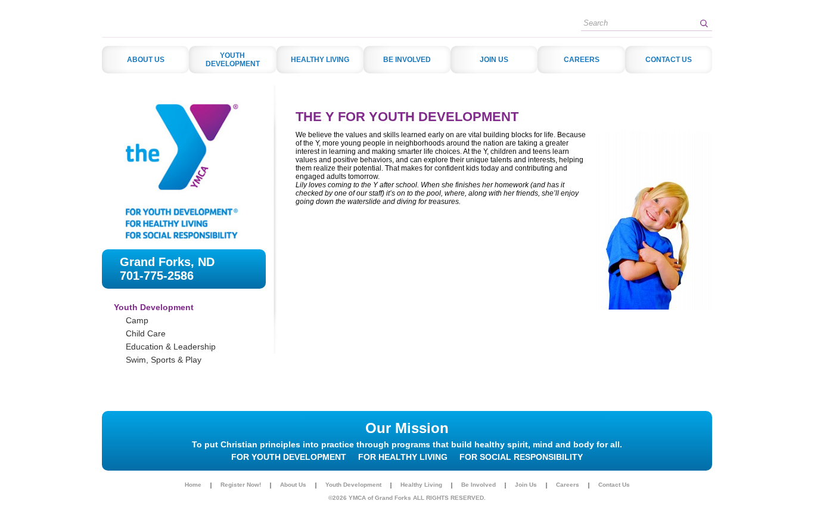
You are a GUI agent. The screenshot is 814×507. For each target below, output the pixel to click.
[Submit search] (703, 23)
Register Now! (240, 485)
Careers (567, 485)
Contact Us (614, 485)
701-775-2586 (157, 275)
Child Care (146, 333)
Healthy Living (421, 485)
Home (193, 485)
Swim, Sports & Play (163, 359)
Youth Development (353, 485)
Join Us (526, 485)
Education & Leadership (171, 346)
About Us (293, 485)
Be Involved (478, 485)
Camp (137, 320)
